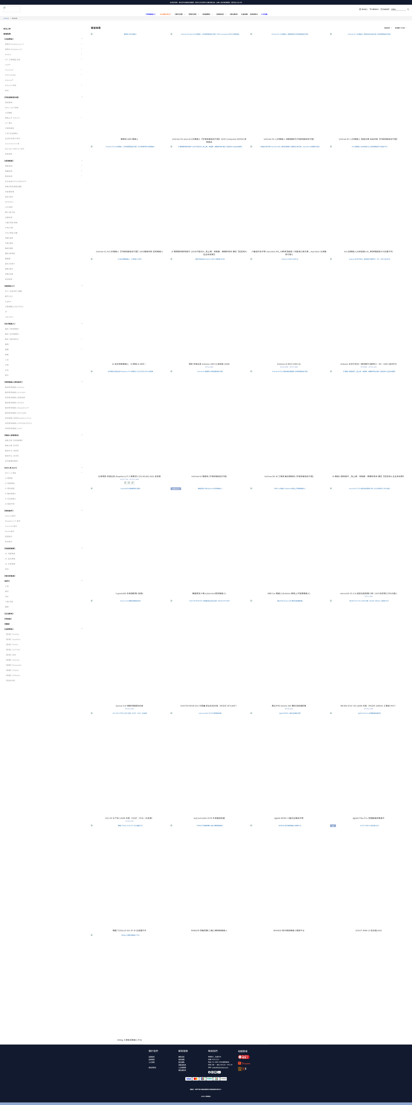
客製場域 (8, 154)
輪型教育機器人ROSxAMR (15, 413)
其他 (7, 90)
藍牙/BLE (9, 296)
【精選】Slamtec (12, 660)
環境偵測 (8, 176)
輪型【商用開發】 (12, 329)
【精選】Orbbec (12, 670)
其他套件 (8, 541)
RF (6, 311)
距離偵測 (8, 171)
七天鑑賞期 (182, 1067)
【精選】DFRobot (12, 675)
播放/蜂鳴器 (10, 253)
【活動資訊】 (220, 14)
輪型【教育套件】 (12, 339)
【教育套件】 (8, 510)
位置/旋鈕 (9, 243)
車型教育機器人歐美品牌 (15, 397)
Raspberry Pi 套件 (12, 521)
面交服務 (181, 1062)
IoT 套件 (8, 123)
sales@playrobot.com (220, 1067)
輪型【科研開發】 (12, 334)
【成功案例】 (234, 14)
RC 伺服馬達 (10, 553)
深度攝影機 (9, 191)
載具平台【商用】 (12, 450)
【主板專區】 (8, 39)
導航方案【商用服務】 (14, 440)
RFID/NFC (9, 202)
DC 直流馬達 (10, 558)
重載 (7, 349)
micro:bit (9, 70)
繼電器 (8, 258)
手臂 (7, 365)
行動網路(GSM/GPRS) (14, 306)
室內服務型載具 (11, 461)
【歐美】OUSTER (12, 649)
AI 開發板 (9, 478)
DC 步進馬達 (10, 564)
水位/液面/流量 (11, 232)
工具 (7, 586)
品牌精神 (152, 1059)
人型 (7, 359)
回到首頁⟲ (254, 14)
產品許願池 (152, 1067)
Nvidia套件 (9, 531)
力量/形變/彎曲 (11, 222)
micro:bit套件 (11, 526)
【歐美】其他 (10, 654)
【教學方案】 (192, 14)
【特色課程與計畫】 (11, 97)
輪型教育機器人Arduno (14, 387)
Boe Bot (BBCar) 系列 (14, 148)
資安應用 (8, 102)
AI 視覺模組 (10, 483)
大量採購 (244, 14)
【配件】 (7, 581)
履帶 (7, 344)
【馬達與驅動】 (9, 548)
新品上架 (7, 28)
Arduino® (9, 80)
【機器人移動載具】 (11, 435)
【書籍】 (7, 624)
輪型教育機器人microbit (15, 392)
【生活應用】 (8, 613)
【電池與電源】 (9, 576)
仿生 (7, 370)
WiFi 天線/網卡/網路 (13, 291)
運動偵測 (8, 166)
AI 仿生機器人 (10, 498)
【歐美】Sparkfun (12, 639)
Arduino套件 (10, 515)
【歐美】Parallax (12, 634)
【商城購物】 (206, 14)
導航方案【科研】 (12, 445)
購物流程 (181, 1057)
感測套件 (8, 536)
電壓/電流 (9, 268)
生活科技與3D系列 (12, 138)
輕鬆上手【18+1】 (12, 118)
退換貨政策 (182, 1065)
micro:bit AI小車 (12, 143)
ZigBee (8, 301)
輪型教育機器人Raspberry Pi (17, 407)
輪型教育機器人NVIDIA (14, 402)
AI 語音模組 (10, 488)
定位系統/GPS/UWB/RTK (15, 181)
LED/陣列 (9, 207)
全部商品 (6, 18)
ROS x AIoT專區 (12, 107)
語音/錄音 (9, 196)
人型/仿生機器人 (12, 133)
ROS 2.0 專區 (10, 473)
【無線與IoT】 (9, 286)
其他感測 (8, 279)
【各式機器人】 (9, 323)
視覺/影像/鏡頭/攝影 (13, 186)
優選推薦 (14, 18)
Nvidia (8, 54)
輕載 (7, 354)
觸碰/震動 (9, 248)
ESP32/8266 (10, 75)
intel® (7, 64)
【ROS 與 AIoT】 (10, 467)
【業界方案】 (179, 14)
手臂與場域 (9, 128)
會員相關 (181, 1059)
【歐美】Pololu (11, 644)
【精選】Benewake (13, 665)
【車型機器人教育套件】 (13, 382)
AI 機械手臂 (10, 503)
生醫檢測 (8, 217)
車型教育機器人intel (13, 428)
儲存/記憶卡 (10, 263)
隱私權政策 (182, 1070)
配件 (7, 375)
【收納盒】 (8, 618)
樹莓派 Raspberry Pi (13, 49)
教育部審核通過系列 (93, 144)
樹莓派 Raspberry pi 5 (14, 44)
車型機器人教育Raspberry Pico (18, 418)
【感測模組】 (8, 160)
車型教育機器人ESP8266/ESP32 (18, 423)
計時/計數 (9, 227)
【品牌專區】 (8, 629)
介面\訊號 (9, 601)
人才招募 (152, 1062)
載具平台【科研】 (12, 455)
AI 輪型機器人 (10, 493)
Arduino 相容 (10, 85)
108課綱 (8, 112)
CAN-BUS (9, 317)
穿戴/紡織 (9, 274)
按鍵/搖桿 (9, 238)
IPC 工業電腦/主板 (12, 59)
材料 (7, 596)
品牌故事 (152, 1057)
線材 (7, 591)
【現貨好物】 (10, 680)
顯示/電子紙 (10, 212)
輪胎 (7, 606)
